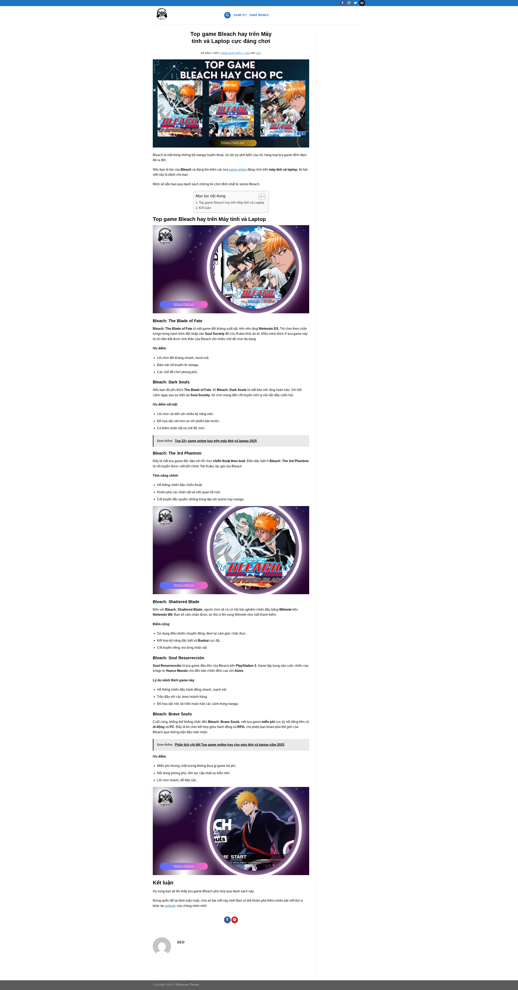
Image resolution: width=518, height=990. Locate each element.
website (170, 906)
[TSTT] (185, 15)
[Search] (227, 15)
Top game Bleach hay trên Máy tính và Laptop (231, 202)
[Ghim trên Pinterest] (234, 919)
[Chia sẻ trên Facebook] (227, 919)
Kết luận (205, 208)
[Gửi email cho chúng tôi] (362, 3)
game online (238, 169)
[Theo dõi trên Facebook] (343, 3)
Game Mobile (259, 15)
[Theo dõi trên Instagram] (349, 3)
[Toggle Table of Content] (259, 196)
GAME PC (240, 15)
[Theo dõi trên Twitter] (356, 3)
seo (258, 53)
